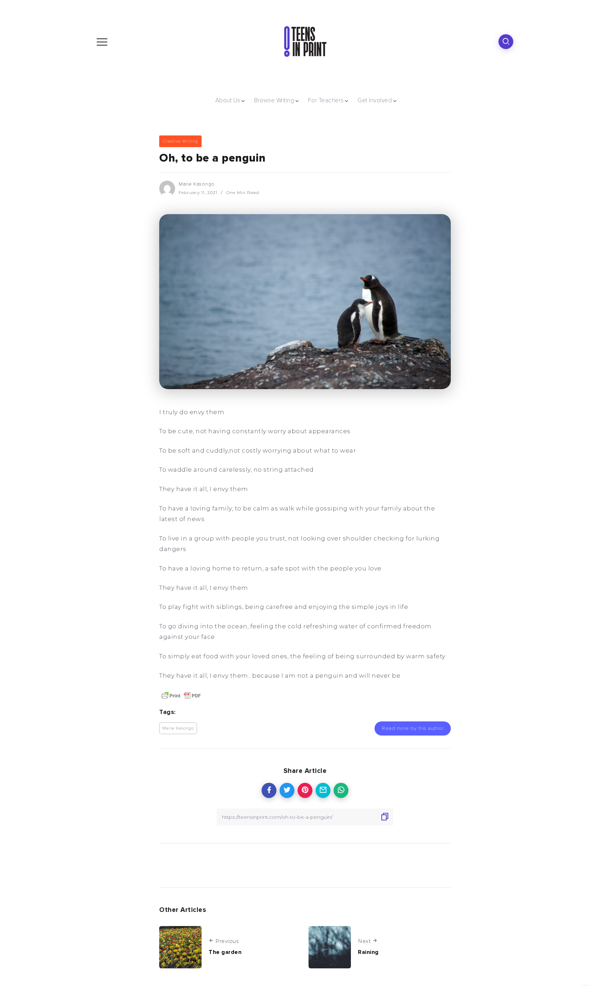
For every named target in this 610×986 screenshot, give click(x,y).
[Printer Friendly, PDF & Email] (181, 695)
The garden (225, 952)
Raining (368, 952)
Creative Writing (180, 141)
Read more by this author (412, 728)
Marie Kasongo (197, 184)
